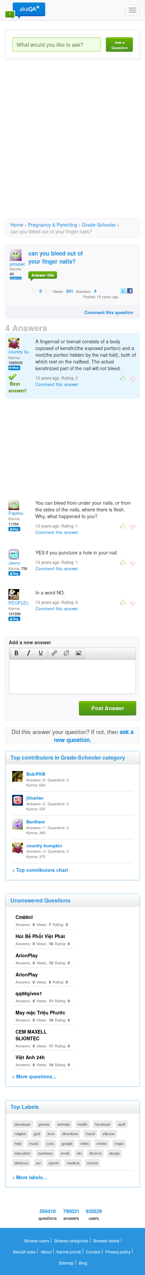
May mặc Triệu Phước (40, 1012)
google (67, 1143)
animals (63, 1124)
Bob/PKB (35, 774)
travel (90, 1133)
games (44, 1124)
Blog (83, 1263)
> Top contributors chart (40, 869)
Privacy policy (117, 1251)
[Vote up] (34, 291)
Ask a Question (119, 45)
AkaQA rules (24, 1251)
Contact (93, 1251)
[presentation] (16, 653)
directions (70, 1133)
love (51, 1133)
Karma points (69, 1251)
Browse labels (106, 1240)
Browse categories (71, 1240)
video (84, 1143)
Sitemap (66, 1263)
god (37, 1133)
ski (79, 1153)
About (46, 1251)
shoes (102, 1143)
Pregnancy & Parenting (52, 224)
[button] (16, 654)
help (17, 1143)
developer (22, 1124)
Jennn (14, 562)
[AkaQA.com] (25, 10)
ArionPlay (27, 955)
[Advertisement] (72, 144)
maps (119, 1143)
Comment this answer (56, 384)
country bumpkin (24, 351)
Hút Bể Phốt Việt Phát (40, 936)
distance (21, 1162)
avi (38, 1162)
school (92, 1162)
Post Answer (107, 708)
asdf (121, 1124)
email (65, 1153)
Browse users (36, 1240)
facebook (102, 1124)
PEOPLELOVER (24, 603)
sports (54, 1162)
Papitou (15, 513)
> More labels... (29, 1177)
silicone (109, 1133)
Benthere (35, 821)
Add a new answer (30, 642)
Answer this (42, 275)
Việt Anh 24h (30, 1057)
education (22, 1153)
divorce (95, 1153)
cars (50, 1143)
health (82, 1124)
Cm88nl (24, 917)
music (34, 1143)
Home (16, 224)
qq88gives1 (29, 993)
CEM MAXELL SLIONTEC (31, 1035)
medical (73, 1162)
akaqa (114, 1153)
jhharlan (35, 798)
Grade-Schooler (99, 224)
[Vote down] (48, 291)
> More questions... (34, 1076)
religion (20, 1133)
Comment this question (108, 312)
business (45, 1153)
